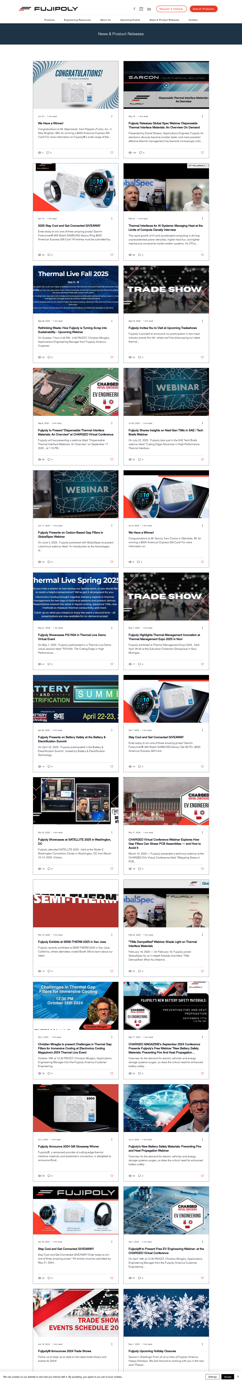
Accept (227, 1376)
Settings (212, 1376)
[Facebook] (134, 9)
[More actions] (113, 116)
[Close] (238, 1376)
